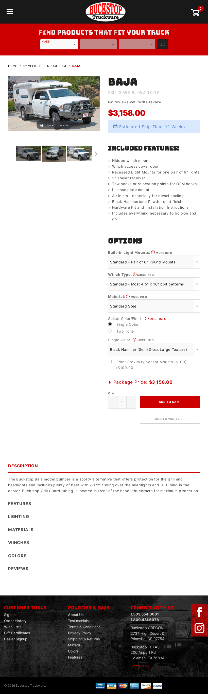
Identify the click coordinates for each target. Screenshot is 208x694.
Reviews (18, 568)
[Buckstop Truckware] (105, 11)
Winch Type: (131, 274)
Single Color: (131, 340)
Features (19, 503)
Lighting (18, 516)
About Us (76, 614)
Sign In (9, 614)
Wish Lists (13, 627)
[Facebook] (199, 612)
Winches (18, 542)
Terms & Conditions (84, 627)
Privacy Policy (79, 633)
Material (74, 645)
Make (46, 41)
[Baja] (54, 103)
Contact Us (140, 666)
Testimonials (78, 621)
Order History (15, 621)
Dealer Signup (15, 639)
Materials (20, 529)
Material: (127, 296)
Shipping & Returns (84, 639)
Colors (17, 555)
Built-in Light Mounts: (140, 252)
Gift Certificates (17, 633)
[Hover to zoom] (54, 103)
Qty (111, 393)
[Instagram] (199, 628)
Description (23, 465)
